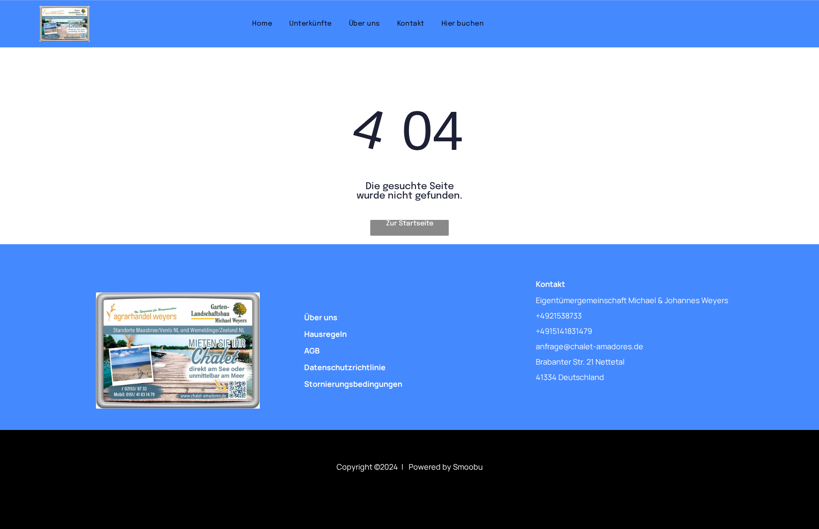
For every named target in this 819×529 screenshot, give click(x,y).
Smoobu (468, 467)
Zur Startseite (409, 223)
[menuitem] (262, 23)
